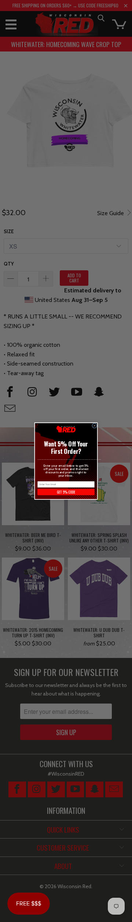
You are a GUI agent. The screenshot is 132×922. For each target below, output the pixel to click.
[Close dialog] (94, 425)
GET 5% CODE (66, 492)
